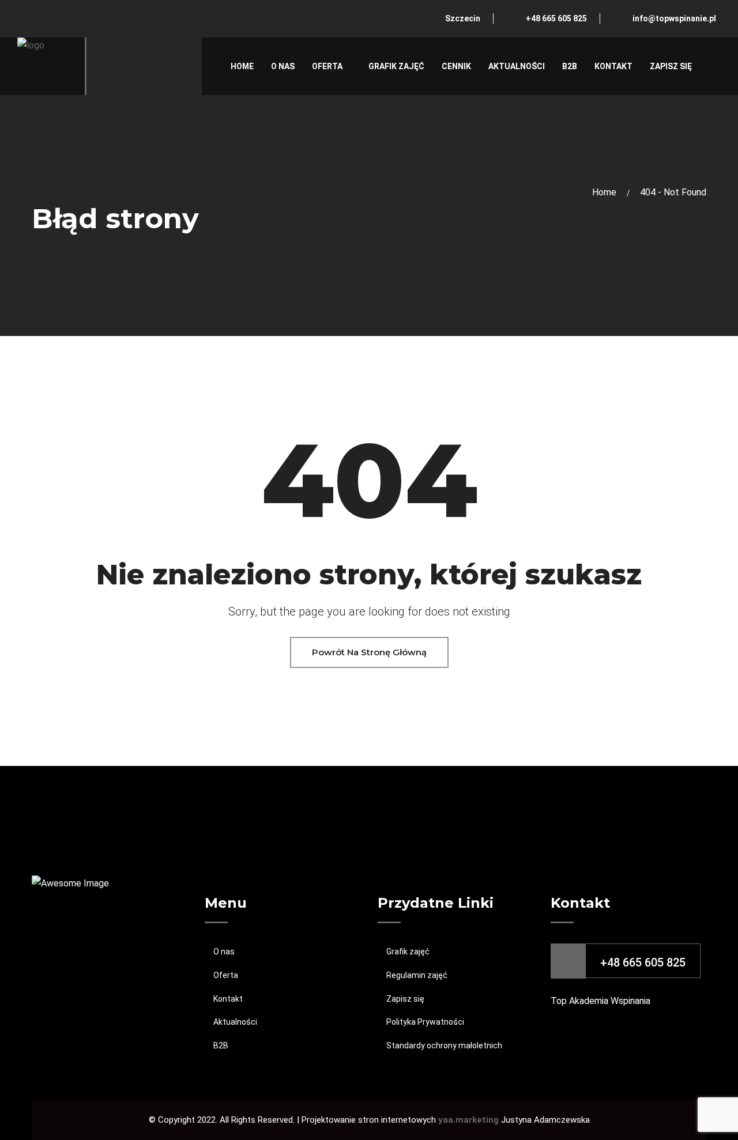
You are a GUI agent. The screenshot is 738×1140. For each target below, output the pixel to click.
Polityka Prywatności (425, 1021)
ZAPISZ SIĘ (671, 66)
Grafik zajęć (396, 66)
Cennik (456, 66)
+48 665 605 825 (556, 18)
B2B (569, 66)
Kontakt (613, 66)
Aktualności (516, 66)
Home (242, 66)
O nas (283, 66)
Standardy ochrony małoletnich (444, 1045)
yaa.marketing (469, 1120)
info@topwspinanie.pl (674, 18)
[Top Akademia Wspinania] (46, 65)
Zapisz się (405, 998)
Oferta (327, 66)
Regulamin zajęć (416, 975)
